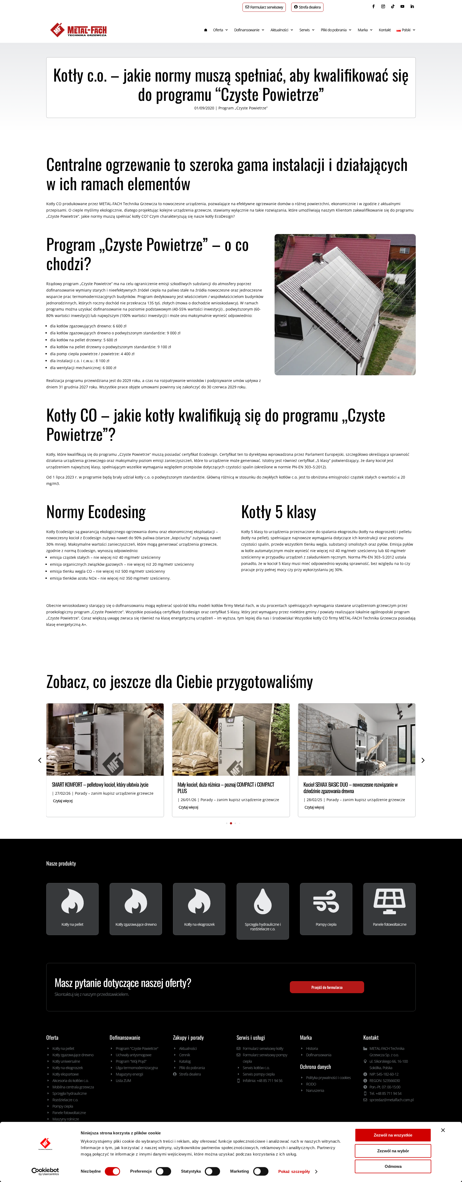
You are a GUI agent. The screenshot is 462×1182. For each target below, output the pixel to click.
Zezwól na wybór (393, 1151)
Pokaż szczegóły (294, 1171)
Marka (363, 29)
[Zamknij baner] (443, 1130)
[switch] (163, 1171)
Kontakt (385, 29)
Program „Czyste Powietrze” (243, 107)
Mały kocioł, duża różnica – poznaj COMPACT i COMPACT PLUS (226, 787)
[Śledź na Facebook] (373, 6)
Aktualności (279, 29)
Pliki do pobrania (333, 29)
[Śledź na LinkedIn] (412, 6)
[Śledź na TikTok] (392, 6)
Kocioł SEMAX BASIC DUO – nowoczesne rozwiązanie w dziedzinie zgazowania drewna (350, 787)
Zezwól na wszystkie (393, 1135)
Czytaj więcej (62, 800)
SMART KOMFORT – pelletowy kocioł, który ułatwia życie (100, 784)
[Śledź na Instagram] (383, 6)
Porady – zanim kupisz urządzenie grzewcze (114, 793)
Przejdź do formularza (326, 987)
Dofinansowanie (246, 29)
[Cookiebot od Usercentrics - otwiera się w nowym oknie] (45, 1172)
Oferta (218, 29)
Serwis (304, 29)
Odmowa (393, 1166)
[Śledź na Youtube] (402, 6)
